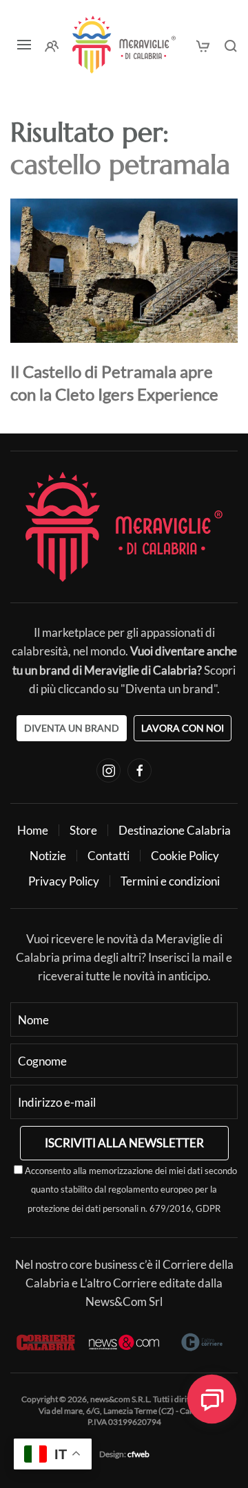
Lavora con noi (182, 728)
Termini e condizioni (170, 881)
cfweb (138, 1454)
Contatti (108, 855)
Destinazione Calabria (174, 830)
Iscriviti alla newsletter (124, 1143)
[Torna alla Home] (124, 44)
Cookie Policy (185, 855)
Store (83, 830)
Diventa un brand (71, 728)
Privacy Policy (63, 881)
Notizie (48, 855)
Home (32, 830)
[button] (24, 44)
